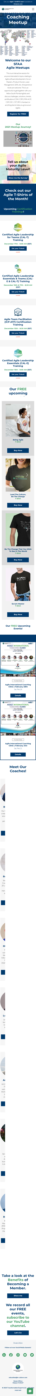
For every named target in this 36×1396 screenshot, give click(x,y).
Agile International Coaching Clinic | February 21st (18, 745)
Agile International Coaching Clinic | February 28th (18, 686)
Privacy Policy (18, 1343)
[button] (33, 9)
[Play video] (18, 138)
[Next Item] (27, 420)
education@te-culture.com (18, 1377)
